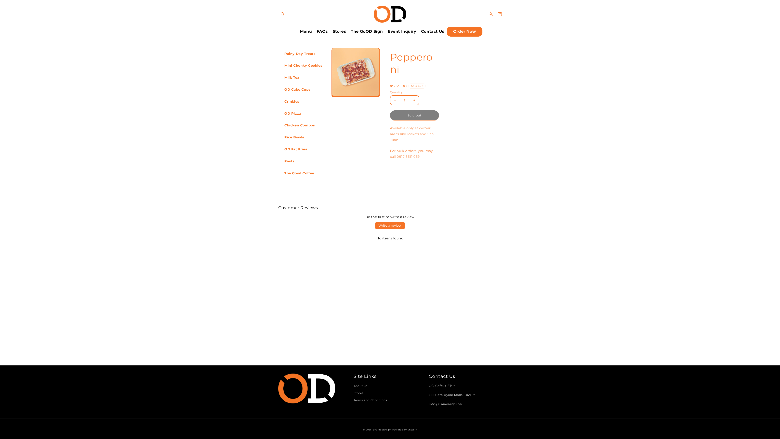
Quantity (396, 92)
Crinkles (291, 101)
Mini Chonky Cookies (303, 65)
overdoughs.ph (382, 429)
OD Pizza (292, 113)
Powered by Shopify (404, 429)
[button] (282, 14)
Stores (359, 393)
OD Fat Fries (295, 149)
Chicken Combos (299, 125)
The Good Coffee (299, 173)
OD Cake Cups (297, 89)
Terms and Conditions (370, 400)
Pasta (289, 161)
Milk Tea (291, 77)
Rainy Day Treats (300, 54)
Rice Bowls (294, 137)
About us (360, 386)
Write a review (390, 225)
